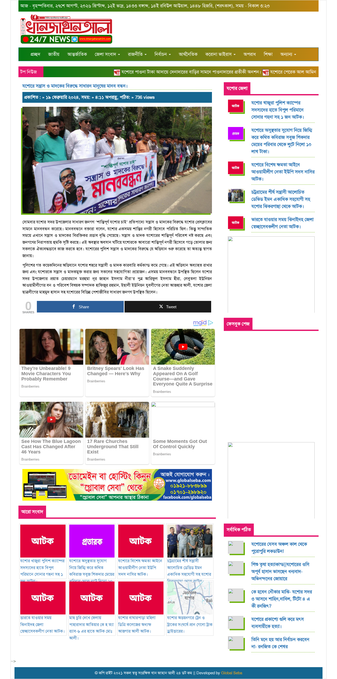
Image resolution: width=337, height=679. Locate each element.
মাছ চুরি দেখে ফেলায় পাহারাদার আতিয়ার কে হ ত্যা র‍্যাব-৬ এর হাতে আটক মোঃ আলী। (91, 628)
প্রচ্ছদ (35, 54)
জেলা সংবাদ (106, 54)
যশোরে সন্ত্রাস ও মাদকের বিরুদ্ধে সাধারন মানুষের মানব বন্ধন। (75, 86)
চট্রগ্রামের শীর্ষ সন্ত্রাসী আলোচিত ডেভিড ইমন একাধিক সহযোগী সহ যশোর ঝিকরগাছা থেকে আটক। (189, 571)
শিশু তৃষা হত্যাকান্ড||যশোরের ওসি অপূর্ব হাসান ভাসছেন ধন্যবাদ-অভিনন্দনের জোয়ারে (280, 571)
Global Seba (231, 673)
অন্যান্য (287, 54)
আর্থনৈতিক (188, 54)
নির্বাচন (161, 54)
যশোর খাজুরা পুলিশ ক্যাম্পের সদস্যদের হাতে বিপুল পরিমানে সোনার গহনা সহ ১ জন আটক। (42, 571)
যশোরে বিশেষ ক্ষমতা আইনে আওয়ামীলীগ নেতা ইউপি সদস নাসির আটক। (283, 172)
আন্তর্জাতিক (77, 54)
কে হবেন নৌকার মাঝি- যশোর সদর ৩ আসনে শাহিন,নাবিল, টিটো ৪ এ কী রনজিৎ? (281, 599)
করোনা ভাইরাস (219, 54)
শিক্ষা (268, 54)
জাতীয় (54, 54)
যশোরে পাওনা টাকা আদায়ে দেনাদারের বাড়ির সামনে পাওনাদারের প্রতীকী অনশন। (182, 72)
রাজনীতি (136, 54)
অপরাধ (250, 54)
